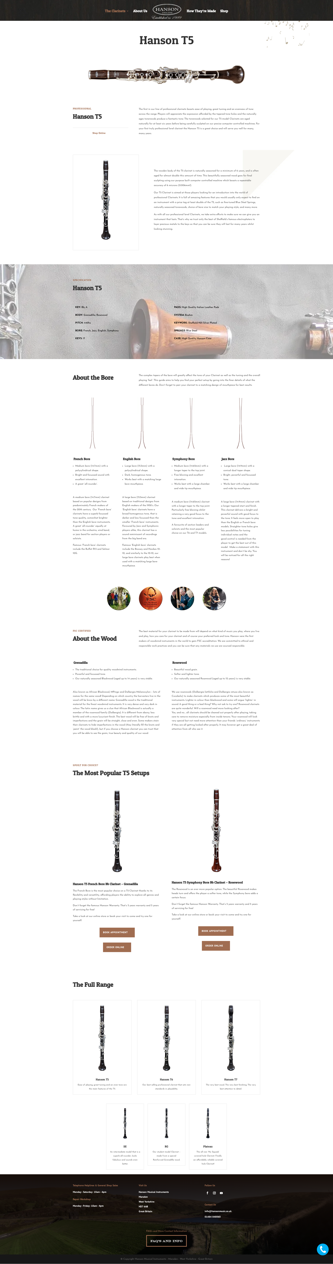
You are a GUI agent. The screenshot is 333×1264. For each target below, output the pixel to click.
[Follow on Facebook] (207, 1193)
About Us (140, 11)
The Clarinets (115, 11)
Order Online (115, 947)
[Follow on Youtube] (221, 1193)
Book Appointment (115, 932)
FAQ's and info (166, 1241)
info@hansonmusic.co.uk (218, 1211)
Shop (224, 11)
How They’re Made (201, 11)
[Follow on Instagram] (214, 1193)
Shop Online (98, 133)
